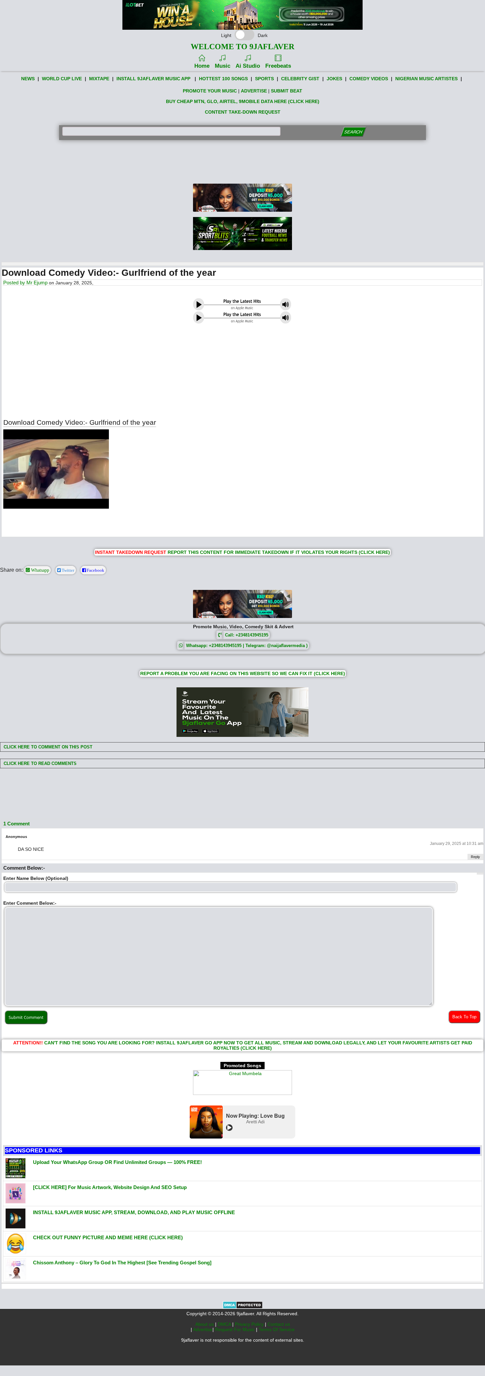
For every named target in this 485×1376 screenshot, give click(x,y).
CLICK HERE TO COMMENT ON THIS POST (47, 746)
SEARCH (353, 131)
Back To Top (464, 1016)
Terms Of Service (277, 1329)
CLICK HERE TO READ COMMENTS (39, 763)
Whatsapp (39, 570)
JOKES (334, 78)
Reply (475, 857)
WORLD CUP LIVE (62, 78)
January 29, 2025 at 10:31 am (456, 843)
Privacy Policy (250, 1324)
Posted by (14, 282)
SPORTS (264, 78)
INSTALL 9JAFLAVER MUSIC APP (153, 78)
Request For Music (235, 1329)
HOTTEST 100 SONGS (223, 78)
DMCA (225, 1324)
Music (222, 66)
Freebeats (278, 66)
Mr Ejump (37, 282)
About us (205, 1324)
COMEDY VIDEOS (368, 78)
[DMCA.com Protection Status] (243, 1307)
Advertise (202, 1329)
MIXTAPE (99, 78)
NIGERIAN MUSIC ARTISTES (426, 78)
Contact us (279, 1324)
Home (202, 66)
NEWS (28, 78)
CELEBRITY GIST (300, 78)
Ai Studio (248, 66)
